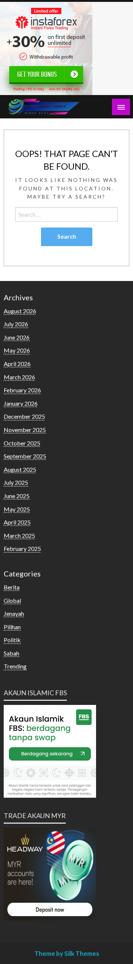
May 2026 (17, 350)
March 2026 (19, 376)
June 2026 (17, 337)
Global (12, 600)
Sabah (11, 653)
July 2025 (16, 482)
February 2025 (22, 548)
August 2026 (20, 310)
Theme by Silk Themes (66, 953)
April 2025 (17, 522)
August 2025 (20, 469)
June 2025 (17, 495)
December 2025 (24, 416)
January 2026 (21, 403)
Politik (12, 639)
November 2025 (25, 429)
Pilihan (12, 626)
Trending (15, 666)
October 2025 (22, 443)
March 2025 (19, 535)
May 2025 (17, 509)
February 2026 (22, 389)
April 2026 (17, 363)
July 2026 (16, 323)
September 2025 (25, 456)
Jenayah (14, 613)
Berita (12, 587)
